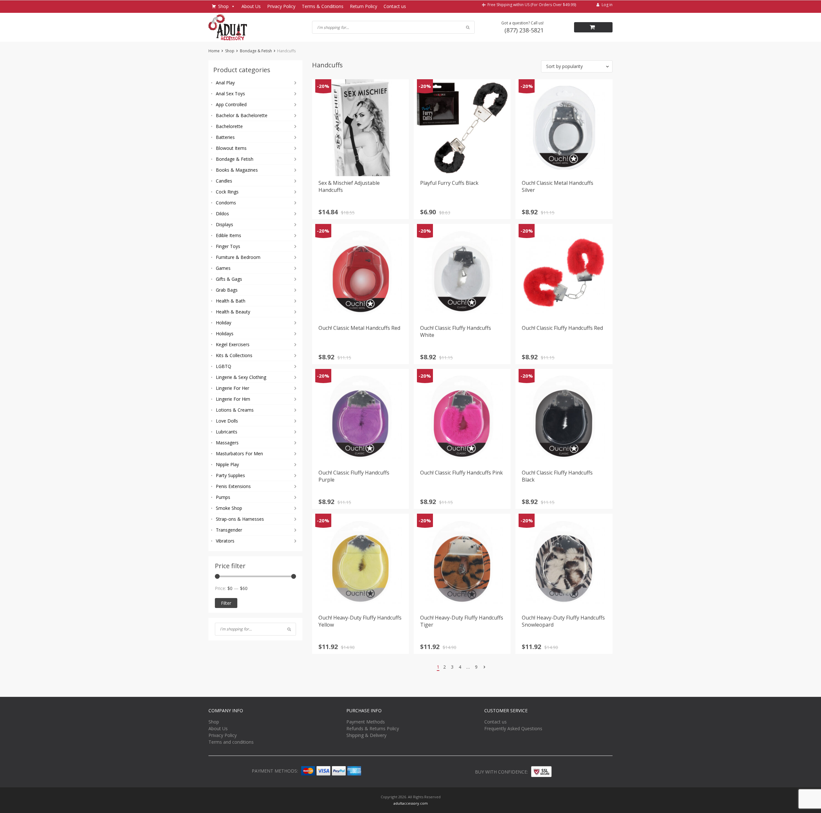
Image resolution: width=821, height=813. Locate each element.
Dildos (222, 213)
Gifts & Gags (229, 279)
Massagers (227, 443)
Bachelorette (229, 126)
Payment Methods (365, 722)
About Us (251, 6)
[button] (577, 66)
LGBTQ (223, 366)
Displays (224, 224)
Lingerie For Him (233, 399)
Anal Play (225, 83)
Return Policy (363, 6)
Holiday (223, 323)
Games (223, 268)
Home (214, 51)
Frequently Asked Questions (513, 728)
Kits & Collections (234, 355)
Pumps (223, 497)
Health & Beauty (233, 312)
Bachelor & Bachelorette (241, 115)
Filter (226, 603)
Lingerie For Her (232, 388)
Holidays (224, 333)
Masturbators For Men (239, 453)
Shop (223, 6)
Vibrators (225, 541)
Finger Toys (228, 246)
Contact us (395, 6)
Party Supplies (230, 475)
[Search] (289, 629)
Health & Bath (230, 301)
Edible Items (228, 235)
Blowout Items (231, 148)
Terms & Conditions (322, 6)
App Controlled (231, 104)
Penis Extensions (233, 486)
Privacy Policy (281, 6)
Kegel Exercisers (233, 344)
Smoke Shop (229, 508)
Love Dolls (227, 421)
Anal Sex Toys (230, 93)
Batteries (225, 137)
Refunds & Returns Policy (372, 728)
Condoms (226, 203)
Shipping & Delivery (366, 735)
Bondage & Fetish (256, 51)
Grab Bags (227, 290)
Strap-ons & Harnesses (240, 519)
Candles (224, 181)
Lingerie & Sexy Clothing (241, 377)
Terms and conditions (231, 742)
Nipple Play (227, 464)
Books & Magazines (237, 170)
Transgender (229, 530)
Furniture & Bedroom (238, 257)
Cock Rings (227, 192)
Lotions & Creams (235, 410)
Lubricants (226, 432)
